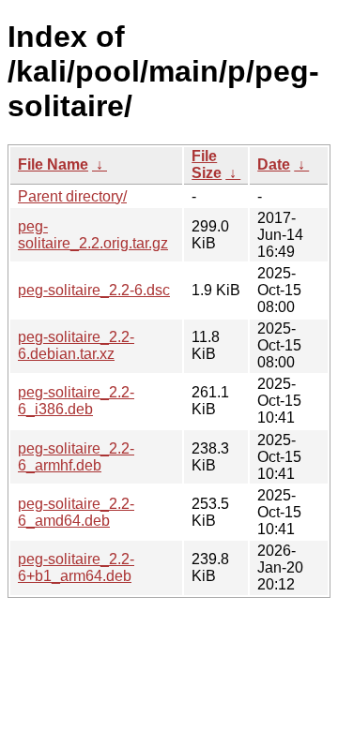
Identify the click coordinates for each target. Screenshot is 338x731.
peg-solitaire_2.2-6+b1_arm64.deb (76, 567)
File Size (207, 164)
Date (273, 164)
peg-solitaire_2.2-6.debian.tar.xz (76, 345)
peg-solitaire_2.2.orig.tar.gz (93, 234)
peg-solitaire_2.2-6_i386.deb (76, 400)
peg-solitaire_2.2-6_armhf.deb (76, 456)
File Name (53, 164)
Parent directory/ (72, 196)
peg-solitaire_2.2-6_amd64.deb (76, 512)
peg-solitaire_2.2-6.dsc (94, 290)
